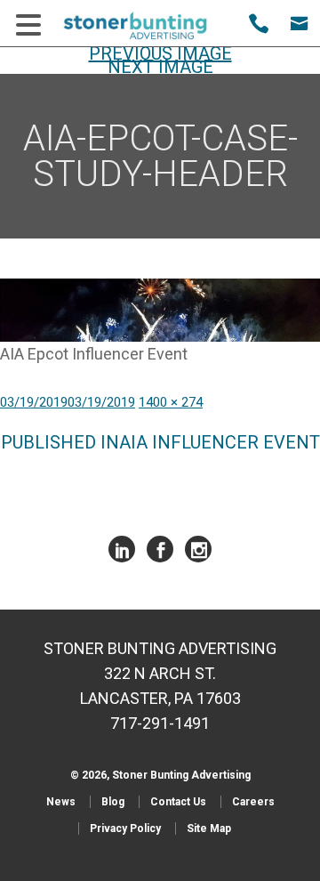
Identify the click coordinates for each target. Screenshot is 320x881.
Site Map (209, 828)
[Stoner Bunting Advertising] (146, 26)
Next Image (160, 66)
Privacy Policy (125, 828)
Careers (253, 802)
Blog (112, 802)
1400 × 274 (171, 402)
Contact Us (178, 802)
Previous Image (160, 53)
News (61, 802)
